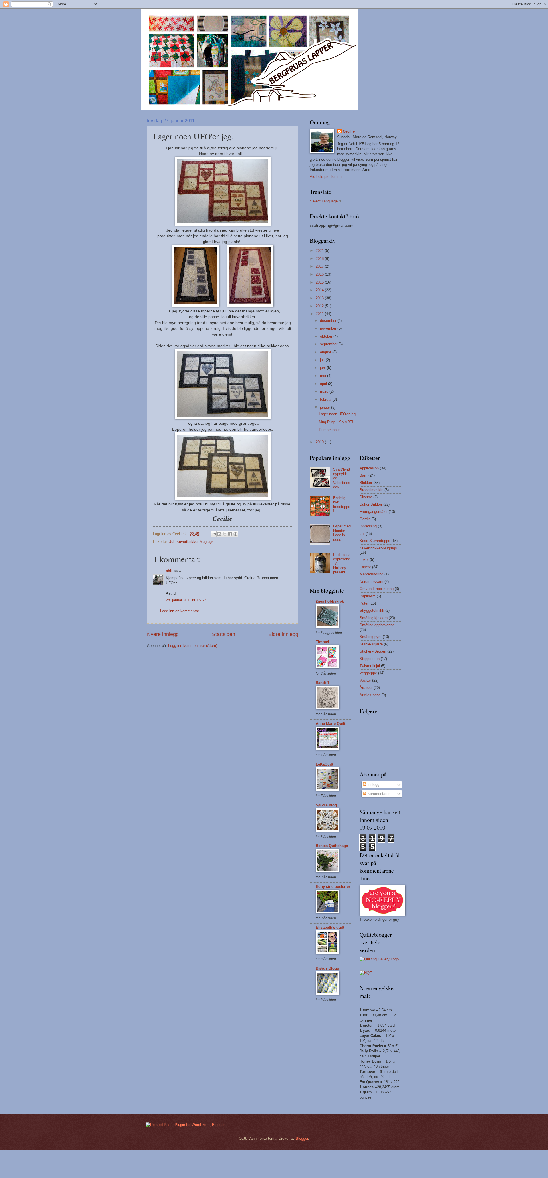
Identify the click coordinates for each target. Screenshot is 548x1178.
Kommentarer (378, 794)
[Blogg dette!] (219, 534)
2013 (320, 298)
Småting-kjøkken (374, 618)
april (324, 384)
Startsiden (223, 634)
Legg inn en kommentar (179, 611)
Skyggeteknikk (372, 610)
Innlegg (372, 784)
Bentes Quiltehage (332, 846)
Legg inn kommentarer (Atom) (192, 645)
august (326, 352)
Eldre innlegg (283, 634)
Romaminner (329, 430)
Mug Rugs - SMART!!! (337, 422)
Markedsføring (371, 574)
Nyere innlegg (163, 634)
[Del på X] (224, 534)
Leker (364, 559)
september (329, 344)
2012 (320, 306)
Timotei (322, 642)
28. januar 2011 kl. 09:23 (186, 600)
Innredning (368, 526)
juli (323, 360)
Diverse (366, 497)
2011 (320, 314)
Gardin (365, 519)
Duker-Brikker (371, 504)
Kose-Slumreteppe (375, 541)
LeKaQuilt (324, 764)
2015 (320, 282)
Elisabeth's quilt (330, 927)
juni (323, 368)
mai (323, 376)
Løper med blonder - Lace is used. (342, 532)
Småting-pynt (371, 637)
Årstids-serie (370, 695)
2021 (320, 250)
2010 (320, 442)
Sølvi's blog (326, 805)
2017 (320, 266)
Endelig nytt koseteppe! (341, 504)
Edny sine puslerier (333, 886)
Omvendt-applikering (377, 589)
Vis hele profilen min (326, 176)
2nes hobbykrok (330, 601)
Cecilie (349, 131)
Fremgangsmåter (374, 511)
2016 (320, 274)
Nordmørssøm (371, 581)
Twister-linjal (370, 666)
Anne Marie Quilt (330, 723)
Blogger (302, 1138)
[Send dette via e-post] (214, 534)
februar (326, 399)
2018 (320, 258)
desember (328, 320)
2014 (320, 290)
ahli (169, 571)
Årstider (366, 687)
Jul (171, 541)
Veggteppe (368, 673)
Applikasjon (369, 468)
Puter (364, 603)
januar (325, 407)
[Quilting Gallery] (379, 959)
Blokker (366, 483)
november (328, 328)
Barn (363, 475)
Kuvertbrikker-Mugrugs (195, 541)
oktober (326, 336)
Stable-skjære (371, 644)
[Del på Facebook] (230, 534)
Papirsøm (368, 596)
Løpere (365, 567)
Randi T (322, 683)
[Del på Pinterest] (235, 534)
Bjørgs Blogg (327, 968)
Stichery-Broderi (373, 651)
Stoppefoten (370, 659)
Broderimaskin (371, 490)
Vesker (365, 680)
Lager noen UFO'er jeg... (339, 414)
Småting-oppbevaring (377, 625)
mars (324, 391)
